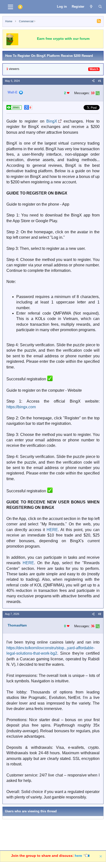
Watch (93, 69)
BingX (51, 121)
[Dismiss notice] (101, 856)
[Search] (100, 6)
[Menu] (10, 7)
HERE (52, 530)
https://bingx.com (21, 407)
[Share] (93, 81)
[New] (91, 6)
